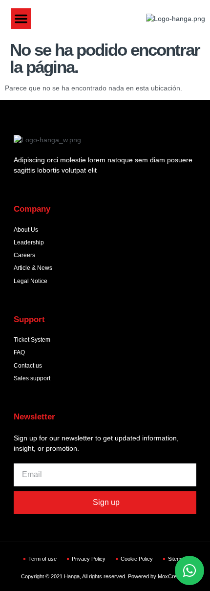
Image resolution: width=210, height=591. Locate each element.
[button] (21, 18)
